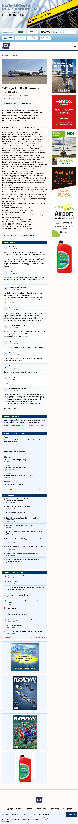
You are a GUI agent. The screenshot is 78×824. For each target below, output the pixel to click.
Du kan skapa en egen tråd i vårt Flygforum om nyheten (24, 425)
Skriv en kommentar (27, 235)
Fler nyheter (7, 567)
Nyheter (19, 809)
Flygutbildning (54, 809)
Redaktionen (26, 95)
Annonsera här (8, 490)
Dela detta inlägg (11, 103)
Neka (60, 814)
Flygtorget (9, 809)
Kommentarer (27, 103)
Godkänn (71, 814)
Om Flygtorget (67, 809)
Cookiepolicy (6, 821)
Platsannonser (41, 809)
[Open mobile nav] (75, 45)
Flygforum (29, 809)
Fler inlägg (7, 637)
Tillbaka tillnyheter (10, 55)
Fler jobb (42, 490)
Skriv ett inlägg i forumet (38, 637)
